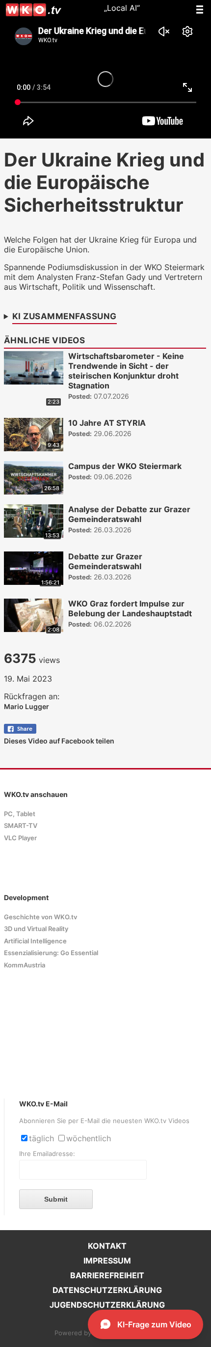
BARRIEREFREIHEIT (107, 1275)
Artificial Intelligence (35, 941)
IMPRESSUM (107, 1260)
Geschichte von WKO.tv (40, 917)
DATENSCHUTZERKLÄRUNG (107, 1290)
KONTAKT (107, 1246)
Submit (56, 1199)
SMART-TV (20, 825)
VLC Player (20, 838)
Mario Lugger (26, 706)
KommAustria (24, 965)
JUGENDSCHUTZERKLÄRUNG (107, 1305)
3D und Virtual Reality (36, 929)
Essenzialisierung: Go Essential (51, 953)
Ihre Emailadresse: (47, 1153)
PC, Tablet (19, 814)
